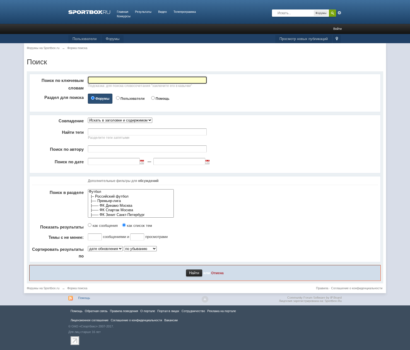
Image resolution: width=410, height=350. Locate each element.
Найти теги (73, 132)
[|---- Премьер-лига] (130, 201)
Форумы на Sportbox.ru (43, 288)
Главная (122, 11)
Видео (162, 11)
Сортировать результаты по (58, 252)
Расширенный (339, 13)
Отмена (217, 273)
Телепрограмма (184, 11)
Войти (337, 28)
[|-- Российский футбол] (130, 196)
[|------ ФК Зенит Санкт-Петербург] (130, 215)
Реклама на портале (221, 311)
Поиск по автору (67, 149)
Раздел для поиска (64, 97)
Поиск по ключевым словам (63, 84)
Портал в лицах (168, 311)
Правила (322, 288)
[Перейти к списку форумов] (89, 11)
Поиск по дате (69, 161)
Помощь (162, 99)
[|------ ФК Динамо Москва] (130, 205)
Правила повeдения (124, 311)
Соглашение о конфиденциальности (356, 288)
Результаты (143, 11)
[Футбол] (130, 191)
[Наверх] (205, 299)
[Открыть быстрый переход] (337, 39)
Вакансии (171, 320)
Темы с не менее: (66, 237)
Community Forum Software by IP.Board (314, 297)
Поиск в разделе (67, 192)
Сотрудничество (193, 311)
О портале (147, 311)
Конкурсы (124, 16)
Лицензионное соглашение (89, 320)
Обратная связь (96, 311)
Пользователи (85, 39)
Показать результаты (62, 227)
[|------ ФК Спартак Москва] (130, 210)
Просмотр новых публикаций (303, 39)
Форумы (112, 39)
